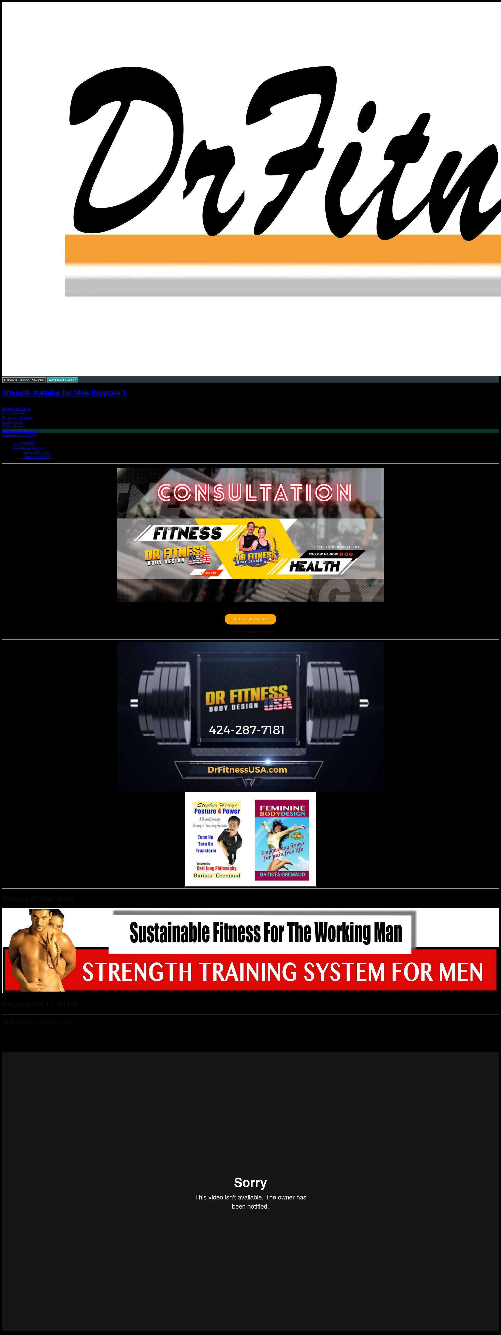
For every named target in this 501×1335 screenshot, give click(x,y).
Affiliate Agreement (29, 448)
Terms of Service (36, 452)
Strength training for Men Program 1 (64, 392)
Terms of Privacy (37, 457)
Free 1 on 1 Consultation (250, 619)
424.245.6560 (24, 444)
